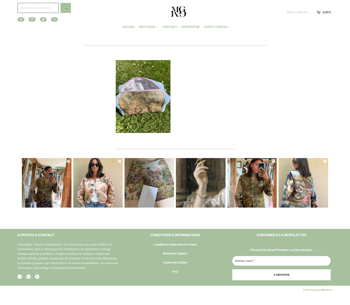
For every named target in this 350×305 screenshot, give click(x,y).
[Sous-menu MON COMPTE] (309, 12)
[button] (46, 183)
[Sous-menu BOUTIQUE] (157, 27)
